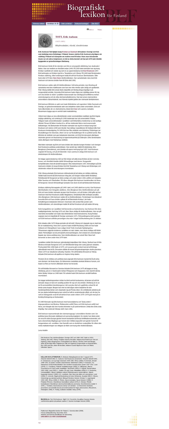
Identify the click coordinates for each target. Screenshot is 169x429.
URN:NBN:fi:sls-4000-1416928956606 (53, 416)
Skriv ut (91, 29)
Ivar (75, 109)
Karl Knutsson (88, 71)
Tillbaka (99, 29)
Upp (39, 422)
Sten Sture (57, 78)
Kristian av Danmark (70, 52)
